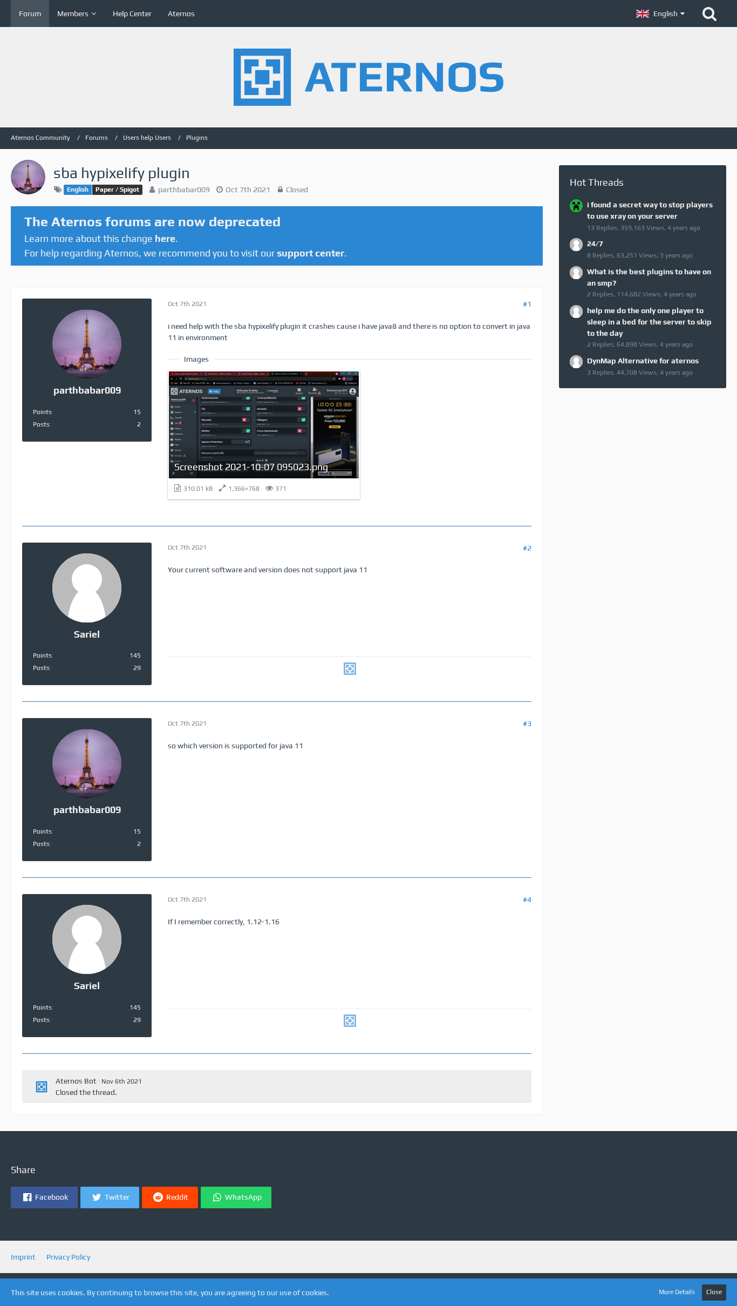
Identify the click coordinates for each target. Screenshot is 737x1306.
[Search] (709, 13)
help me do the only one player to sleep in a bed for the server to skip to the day (649, 321)
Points (42, 412)
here (165, 238)
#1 (527, 304)
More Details (677, 1292)
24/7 (595, 243)
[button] (660, 13)
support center (310, 253)
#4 (527, 899)
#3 (527, 723)
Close (714, 1292)
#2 (527, 548)
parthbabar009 (184, 189)
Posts (41, 424)
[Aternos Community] (368, 77)
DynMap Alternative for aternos (643, 360)
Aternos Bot (76, 1081)
